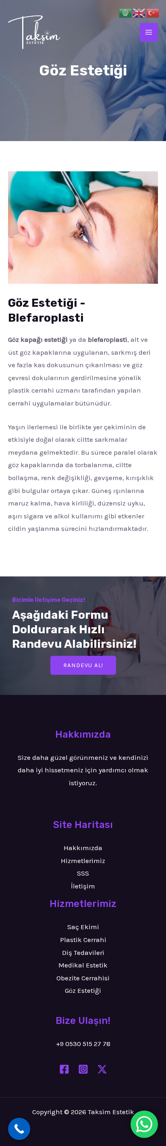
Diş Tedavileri (83, 952)
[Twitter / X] (102, 1069)
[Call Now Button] (19, 1129)
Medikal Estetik (83, 965)
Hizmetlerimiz (83, 861)
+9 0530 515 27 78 (83, 1044)
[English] (139, 12)
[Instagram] (83, 1069)
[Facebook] (64, 1069)
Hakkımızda (83, 848)
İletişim (83, 886)
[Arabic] (126, 12)
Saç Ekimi (83, 927)
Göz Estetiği (83, 990)
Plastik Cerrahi (83, 940)
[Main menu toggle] (149, 32)
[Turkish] (153, 12)
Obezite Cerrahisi (83, 978)
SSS (83, 873)
